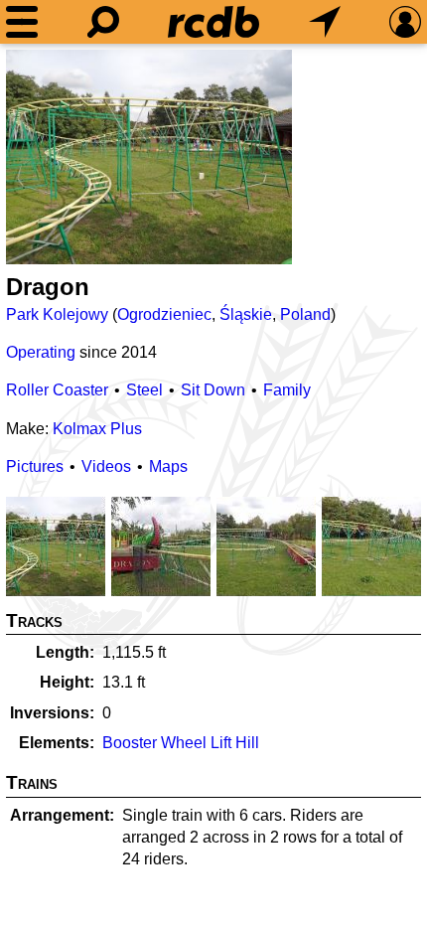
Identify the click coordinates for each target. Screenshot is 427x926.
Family (287, 390)
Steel (144, 390)
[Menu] (22, 22)
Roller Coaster (57, 390)
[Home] (213, 22)
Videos (106, 466)
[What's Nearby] (325, 22)
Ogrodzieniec (164, 314)
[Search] (103, 22)
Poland (305, 314)
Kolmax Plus (97, 428)
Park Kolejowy (57, 314)
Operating (40, 352)
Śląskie (245, 314)
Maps (168, 466)
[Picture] (149, 157)
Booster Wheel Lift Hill (180, 742)
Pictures (35, 466)
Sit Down (213, 390)
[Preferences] (405, 22)
